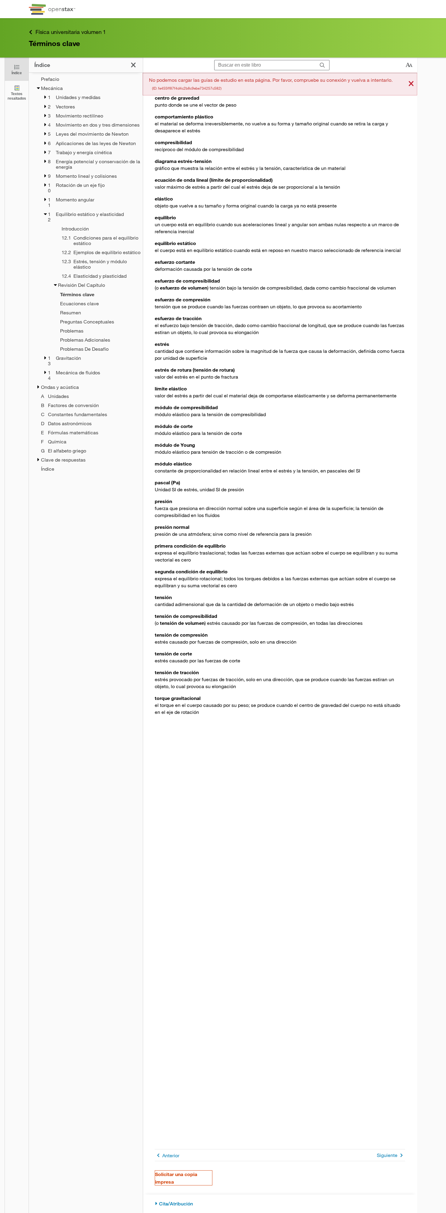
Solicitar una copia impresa (176, 1178)
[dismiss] (411, 84)
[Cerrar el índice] (133, 65)
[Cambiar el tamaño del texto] (409, 65)
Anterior (170, 1155)
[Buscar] (322, 65)
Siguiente (387, 1155)
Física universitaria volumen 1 (70, 31)
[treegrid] (86, 274)
